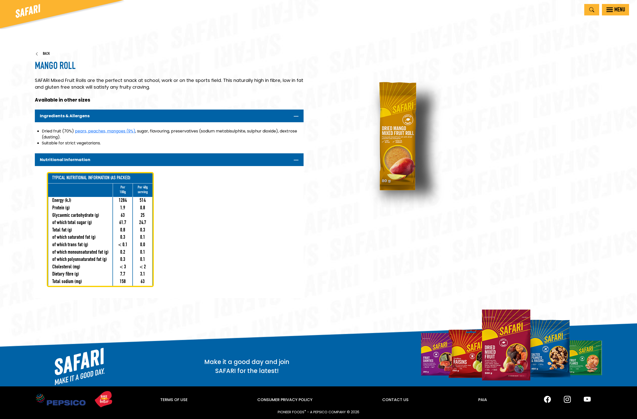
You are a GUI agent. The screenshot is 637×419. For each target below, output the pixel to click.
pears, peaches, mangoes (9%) (105, 131)
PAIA (482, 400)
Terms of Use (174, 400)
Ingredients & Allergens (65, 116)
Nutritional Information (65, 160)
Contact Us (395, 400)
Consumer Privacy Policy (285, 400)
